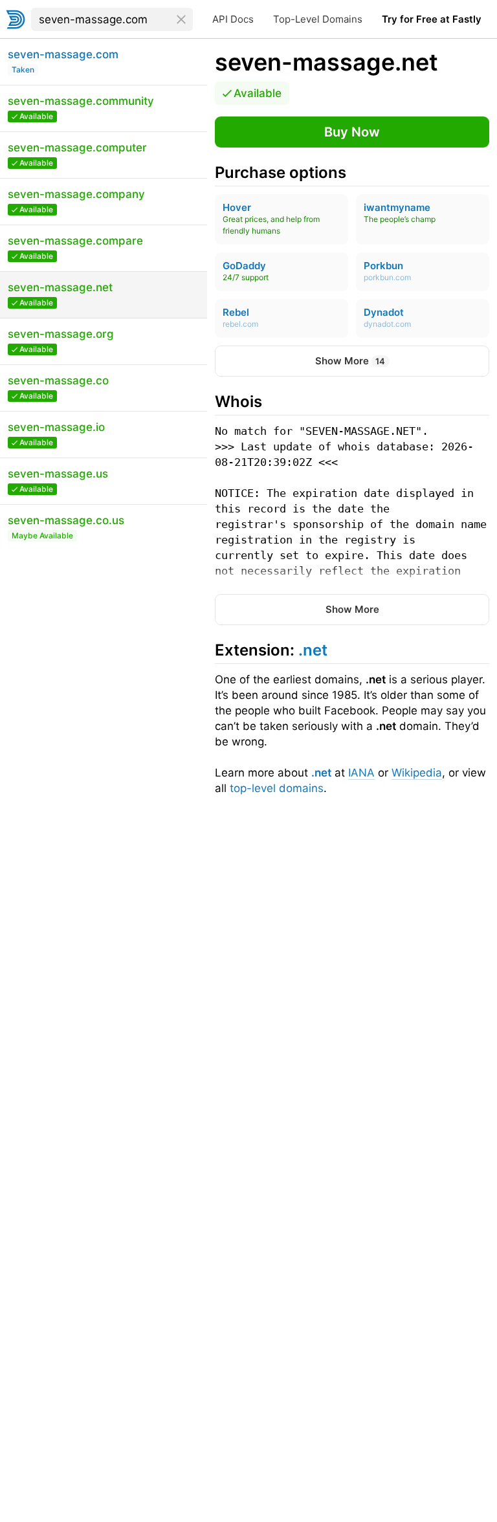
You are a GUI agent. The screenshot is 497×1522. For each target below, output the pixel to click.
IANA (361, 772)
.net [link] (312, 650)
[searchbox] (112, 19)
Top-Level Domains (317, 19)
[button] (352, 132)
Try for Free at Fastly (431, 19)
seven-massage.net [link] (326, 62)
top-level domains (277, 788)
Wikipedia (417, 772)
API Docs (233, 19)
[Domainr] (15, 19)
